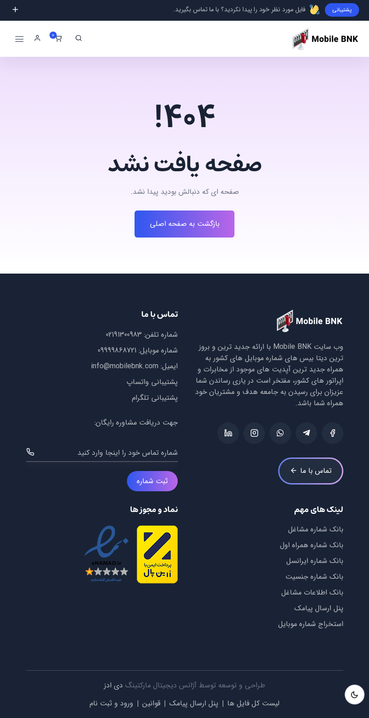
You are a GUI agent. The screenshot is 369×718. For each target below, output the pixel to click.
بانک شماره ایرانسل (314, 561)
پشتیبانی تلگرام (155, 397)
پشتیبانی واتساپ (152, 382)
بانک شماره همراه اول (311, 545)
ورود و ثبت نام (111, 703)
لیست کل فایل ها (253, 703)
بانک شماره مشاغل (315, 529)
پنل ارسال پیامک (318, 608)
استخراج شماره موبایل (310, 624)
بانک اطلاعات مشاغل (312, 592)
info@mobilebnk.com (124, 366)
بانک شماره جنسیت (314, 576)
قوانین (151, 703)
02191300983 (124, 334)
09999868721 (117, 350)
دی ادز (113, 685)
